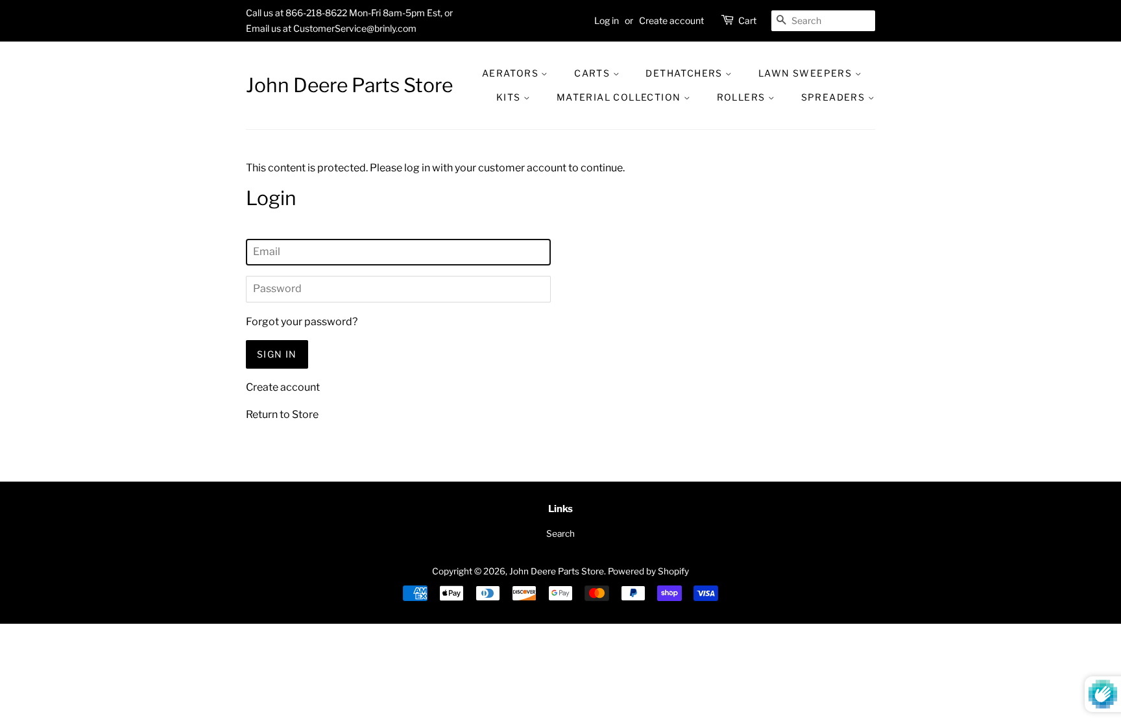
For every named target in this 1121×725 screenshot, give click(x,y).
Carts (593, 73)
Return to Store (282, 414)
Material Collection (620, 97)
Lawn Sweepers (806, 73)
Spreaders (834, 97)
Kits (510, 97)
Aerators (512, 73)
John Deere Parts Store (349, 85)
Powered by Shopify (648, 571)
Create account (671, 20)
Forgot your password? (301, 321)
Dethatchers (685, 73)
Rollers (742, 97)
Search (560, 533)
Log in (606, 20)
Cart (747, 20)
